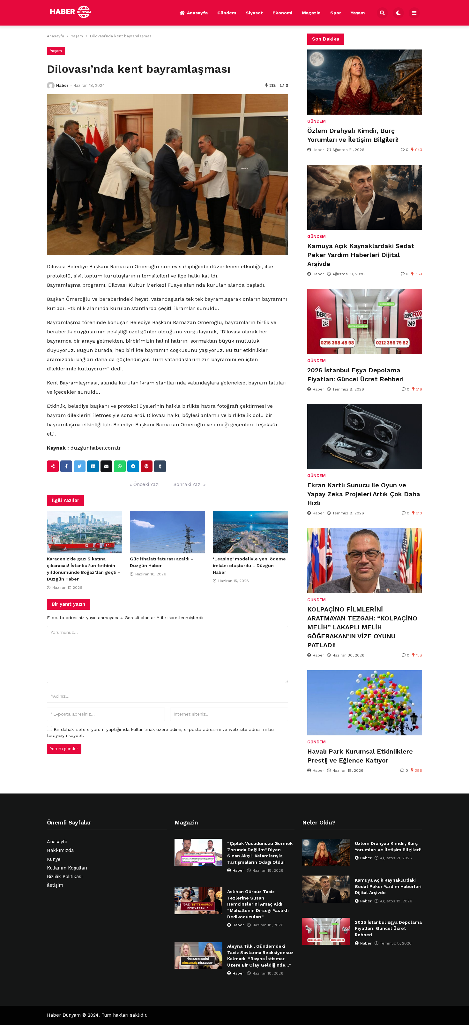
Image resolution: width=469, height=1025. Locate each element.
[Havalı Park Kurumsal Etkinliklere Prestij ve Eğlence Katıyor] (364, 702)
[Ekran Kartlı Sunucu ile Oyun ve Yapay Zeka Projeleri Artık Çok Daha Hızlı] (364, 436)
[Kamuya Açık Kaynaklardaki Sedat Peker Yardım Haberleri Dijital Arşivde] (364, 197)
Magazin (311, 12)
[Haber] (51, 85)
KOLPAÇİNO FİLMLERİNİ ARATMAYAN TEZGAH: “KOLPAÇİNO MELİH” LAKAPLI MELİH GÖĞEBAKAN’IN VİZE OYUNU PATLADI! (362, 627)
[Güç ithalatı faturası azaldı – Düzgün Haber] (167, 532)
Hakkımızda (60, 850)
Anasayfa (197, 12)
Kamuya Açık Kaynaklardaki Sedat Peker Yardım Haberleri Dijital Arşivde (360, 255)
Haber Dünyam (64, 1015)
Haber (62, 85)
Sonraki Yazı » (189, 484)
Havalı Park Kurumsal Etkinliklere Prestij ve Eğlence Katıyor (360, 756)
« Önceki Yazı (145, 484)
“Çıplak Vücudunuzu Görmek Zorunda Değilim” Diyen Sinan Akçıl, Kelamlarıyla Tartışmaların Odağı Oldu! (260, 853)
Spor (335, 12)
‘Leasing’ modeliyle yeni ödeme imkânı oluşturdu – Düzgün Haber (249, 565)
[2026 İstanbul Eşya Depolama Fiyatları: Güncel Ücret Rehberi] (364, 321)
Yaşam (358, 12)
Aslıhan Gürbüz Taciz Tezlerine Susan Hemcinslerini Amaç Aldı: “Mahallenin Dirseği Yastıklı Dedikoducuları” (258, 904)
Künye (54, 859)
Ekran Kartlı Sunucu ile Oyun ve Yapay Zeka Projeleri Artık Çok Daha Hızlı (363, 494)
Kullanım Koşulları (67, 868)
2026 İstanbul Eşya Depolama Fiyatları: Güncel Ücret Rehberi (355, 374)
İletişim (55, 885)
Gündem (226, 12)
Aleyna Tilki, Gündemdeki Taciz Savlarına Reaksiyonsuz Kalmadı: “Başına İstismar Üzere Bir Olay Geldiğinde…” (260, 956)
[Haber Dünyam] (75, 11)
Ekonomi (282, 12)
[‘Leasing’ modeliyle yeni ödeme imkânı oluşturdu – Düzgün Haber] (250, 532)
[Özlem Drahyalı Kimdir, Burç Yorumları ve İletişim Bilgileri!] (364, 82)
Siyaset (254, 12)
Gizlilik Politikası (65, 876)
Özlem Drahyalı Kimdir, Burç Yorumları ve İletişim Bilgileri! (352, 135)
